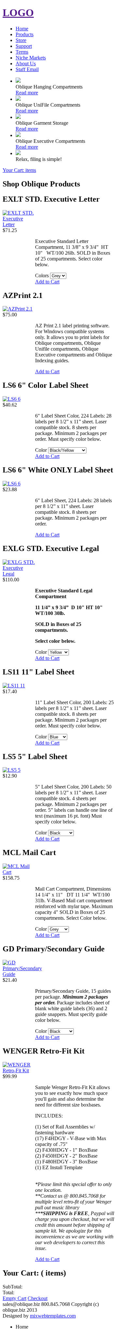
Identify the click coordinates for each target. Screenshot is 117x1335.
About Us (26, 63)
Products (24, 34)
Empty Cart (14, 1298)
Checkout (37, 1298)
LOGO (18, 12)
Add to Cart (47, 281)
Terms (22, 52)
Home (22, 28)
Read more (27, 92)
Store (21, 40)
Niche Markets (31, 57)
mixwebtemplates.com (53, 1316)
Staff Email (27, 69)
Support (24, 46)
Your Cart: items (19, 170)
